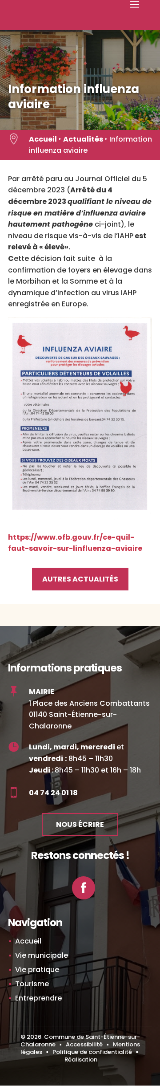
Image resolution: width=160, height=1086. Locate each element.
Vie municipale (41, 955)
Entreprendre (38, 998)
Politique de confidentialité (92, 1052)
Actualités (83, 139)
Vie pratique (37, 969)
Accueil (43, 139)
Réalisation (80, 1059)
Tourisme (32, 984)
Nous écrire (80, 824)
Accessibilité (84, 1044)
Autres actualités (80, 579)
